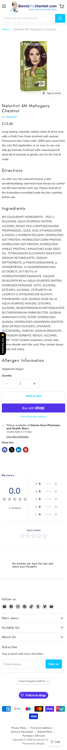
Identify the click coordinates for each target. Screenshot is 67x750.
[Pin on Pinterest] (25, 450)
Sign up (54, 664)
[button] (47, 483)
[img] (14, 499)
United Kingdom (31, 681)
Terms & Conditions (41, 728)
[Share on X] (12, 450)
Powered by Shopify (33, 743)
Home (5, 29)
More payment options (33, 416)
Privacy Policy (18, 728)
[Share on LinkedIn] (18, 450)
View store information (17, 436)
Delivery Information (22, 732)
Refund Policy (44, 732)
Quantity (7, 375)
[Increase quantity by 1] (34, 383)
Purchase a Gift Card (34, 735)
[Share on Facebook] (4, 450)
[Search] (60, 18)
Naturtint (11, 117)
